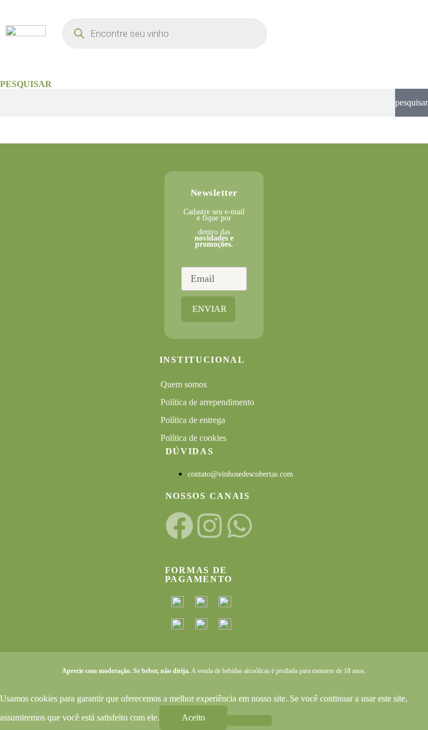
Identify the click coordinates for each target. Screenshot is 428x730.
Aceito (193, 717)
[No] (249, 720)
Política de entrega (192, 420)
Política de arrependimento (207, 402)
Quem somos (183, 384)
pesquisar (411, 102)
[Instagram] (209, 526)
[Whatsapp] (240, 526)
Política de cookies (193, 438)
